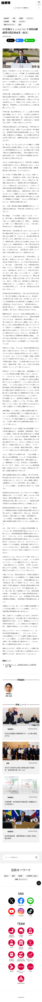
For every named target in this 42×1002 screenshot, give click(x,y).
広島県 (21, 18)
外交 (14, 18)
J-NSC (30, 971)
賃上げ (6, 876)
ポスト (11, 40)
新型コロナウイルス (9, 24)
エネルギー (22, 21)
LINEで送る (31, 40)
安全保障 (6, 21)
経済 (20, 24)
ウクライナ (30, 18)
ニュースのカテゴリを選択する (21, 7)
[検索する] (36, 857)
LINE (30, 901)
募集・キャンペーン (21, 879)
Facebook (21, 901)
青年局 (11, 947)
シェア (20, 40)
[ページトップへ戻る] (39, 883)
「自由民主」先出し (32, 876)
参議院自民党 (21, 979)
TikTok (30, 912)
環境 (14, 21)
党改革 (20, 876)
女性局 (30, 935)
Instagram (21, 912)
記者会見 (6, 18)
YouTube (12, 912)
